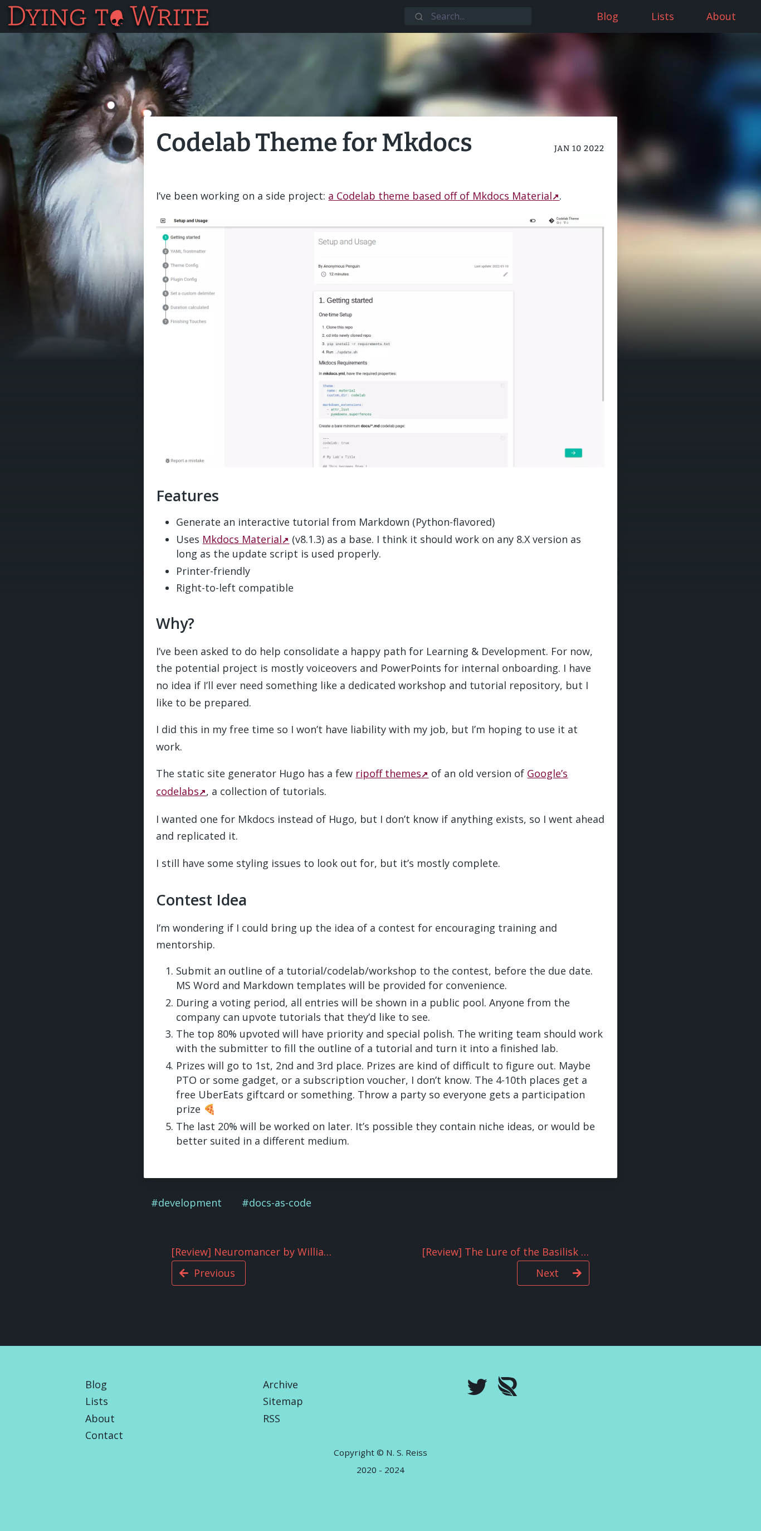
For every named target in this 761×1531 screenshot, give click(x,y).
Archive (280, 1384)
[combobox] (467, 16)
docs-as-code (280, 1202)
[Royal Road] (507, 1388)
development (190, 1202)
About (100, 1418)
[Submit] (418, 15)
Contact (104, 1435)
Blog (96, 1384)
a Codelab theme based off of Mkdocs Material (440, 195)
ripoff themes (388, 773)
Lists (96, 1401)
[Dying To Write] (7, 16)
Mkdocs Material (242, 539)
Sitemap (283, 1401)
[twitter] (477, 1388)
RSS (271, 1418)
